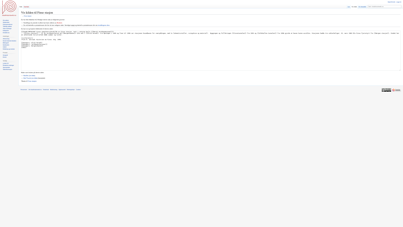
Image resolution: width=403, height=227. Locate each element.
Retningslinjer (71, 89)
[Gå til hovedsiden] (9, 8)
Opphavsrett (62, 89)
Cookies (78, 89)
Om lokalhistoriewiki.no (35, 89)
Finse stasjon (27, 16)
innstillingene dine (104, 25)
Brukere (59, 23)
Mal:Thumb (27, 78)
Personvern (24, 89)
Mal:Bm (25, 75)
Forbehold (46, 89)
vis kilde (32, 75)
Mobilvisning (53, 89)
